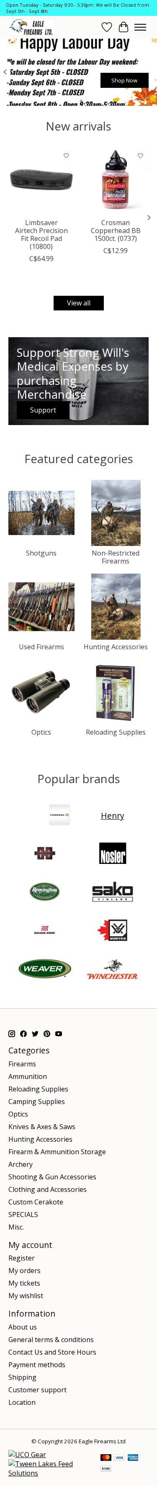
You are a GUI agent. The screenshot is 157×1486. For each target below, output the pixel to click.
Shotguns (41, 553)
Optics (41, 732)
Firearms (22, 1063)
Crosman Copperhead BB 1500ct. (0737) (116, 230)
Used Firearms (41, 646)
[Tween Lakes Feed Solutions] (50, 1473)
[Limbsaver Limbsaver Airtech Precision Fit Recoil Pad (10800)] (41, 181)
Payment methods (36, 1364)
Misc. (16, 1227)
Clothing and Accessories (47, 1189)
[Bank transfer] (105, 1469)
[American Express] (133, 1458)
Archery (20, 1164)
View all (78, 302)
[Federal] (59, 816)
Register (21, 1258)
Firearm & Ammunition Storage (57, 1151)
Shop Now (124, 80)
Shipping (22, 1377)
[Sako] (112, 893)
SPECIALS (23, 1214)
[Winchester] (112, 969)
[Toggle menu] (140, 27)
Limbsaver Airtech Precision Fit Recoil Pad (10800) (41, 234)
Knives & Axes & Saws (41, 1126)
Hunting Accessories (116, 646)
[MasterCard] (105, 1458)
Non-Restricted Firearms (115, 557)
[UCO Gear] (27, 1454)
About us (22, 1327)
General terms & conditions (51, 1339)
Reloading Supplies (116, 732)
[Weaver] (44, 969)
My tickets (24, 1283)
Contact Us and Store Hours (52, 1352)
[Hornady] (44, 854)
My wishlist (25, 1295)
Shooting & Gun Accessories (52, 1176)
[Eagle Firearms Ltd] (31, 27)
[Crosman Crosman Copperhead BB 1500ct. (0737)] (116, 181)
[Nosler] (112, 854)
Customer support (37, 1389)
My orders (24, 1270)
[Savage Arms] (44, 931)
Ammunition (27, 1076)
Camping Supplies (36, 1101)
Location (22, 1402)
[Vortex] (112, 931)
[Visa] (119, 1458)
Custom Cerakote (35, 1202)
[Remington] (44, 893)
